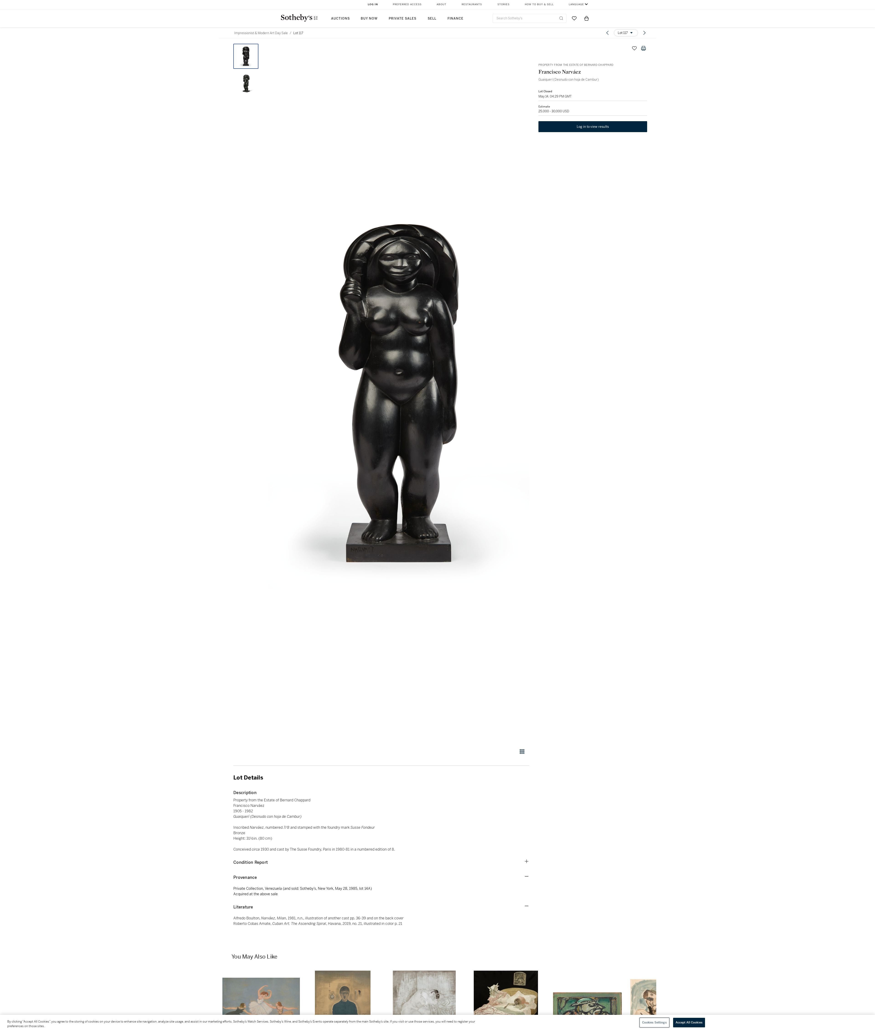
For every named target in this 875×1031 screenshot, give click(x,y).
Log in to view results (593, 127)
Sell (432, 19)
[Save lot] (634, 48)
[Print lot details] (643, 48)
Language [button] (576, 4)
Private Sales (402, 19)
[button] (398, 393)
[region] (437, 1023)
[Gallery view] (522, 751)
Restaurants (472, 4)
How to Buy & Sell (539, 4)
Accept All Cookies (689, 1022)
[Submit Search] (561, 18)
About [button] (441, 4)
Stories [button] (503, 4)
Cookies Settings (654, 1022)
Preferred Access (407, 4)
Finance (455, 19)
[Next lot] (644, 32)
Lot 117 (298, 33)
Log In (373, 4)
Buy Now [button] (369, 19)
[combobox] (529, 18)
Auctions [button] (340, 19)
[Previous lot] (607, 32)
